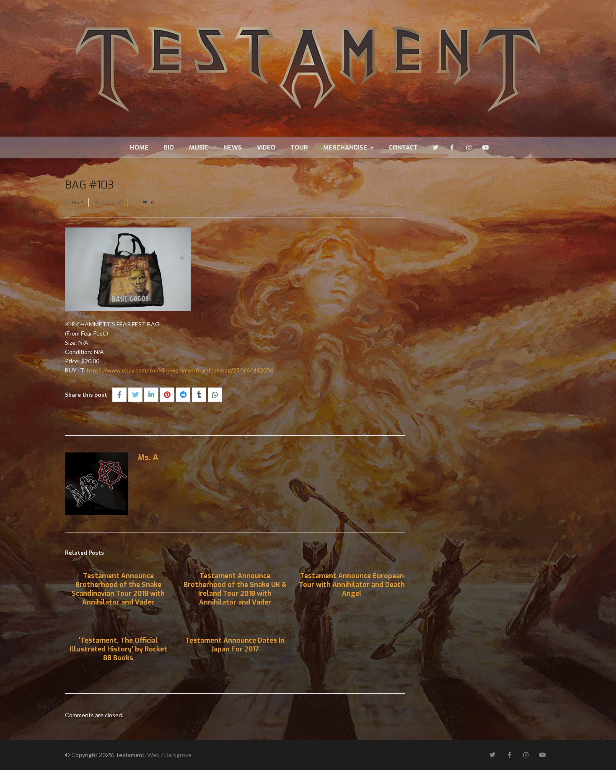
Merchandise (345, 147)
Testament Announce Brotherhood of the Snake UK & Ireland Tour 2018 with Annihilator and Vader (235, 589)
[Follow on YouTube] (485, 147)
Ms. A (77, 202)
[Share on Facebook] (119, 394)
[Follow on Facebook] (452, 147)
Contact (403, 147)
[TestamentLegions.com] (308, 68)
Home (139, 147)
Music (198, 147)
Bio (168, 147)
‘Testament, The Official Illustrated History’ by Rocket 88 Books (118, 649)
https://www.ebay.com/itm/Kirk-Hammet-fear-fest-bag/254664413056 (180, 370)
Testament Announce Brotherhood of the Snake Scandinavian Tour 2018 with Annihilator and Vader (118, 589)
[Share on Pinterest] (167, 394)
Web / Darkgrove (169, 754)
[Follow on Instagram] (469, 147)
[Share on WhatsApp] (215, 394)
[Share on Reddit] (183, 394)
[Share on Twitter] (135, 394)
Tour (299, 147)
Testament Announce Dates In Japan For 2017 (235, 645)
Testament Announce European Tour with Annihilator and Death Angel (352, 584)
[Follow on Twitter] (435, 147)
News (232, 147)
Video (266, 147)
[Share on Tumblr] (199, 394)
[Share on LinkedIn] (151, 394)
